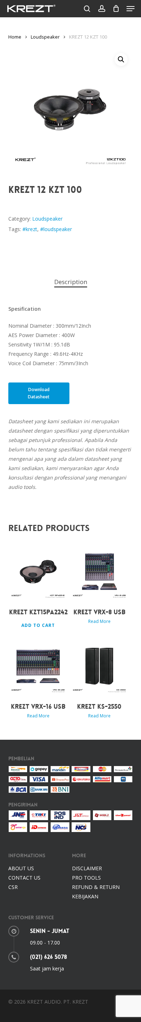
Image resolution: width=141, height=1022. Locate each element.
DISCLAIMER (87, 868)
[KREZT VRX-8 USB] (99, 571)
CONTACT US (24, 877)
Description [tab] (70, 282)
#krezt (29, 229)
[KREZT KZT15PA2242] (38, 571)
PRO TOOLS (86, 877)
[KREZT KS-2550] (99, 666)
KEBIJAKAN (85, 896)
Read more (99, 621)
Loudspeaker (45, 37)
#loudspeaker (56, 229)
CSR (13, 887)
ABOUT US (21, 868)
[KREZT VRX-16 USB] (38, 666)
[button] (130, 8)
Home (14, 37)
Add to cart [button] (38, 625)
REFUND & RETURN (96, 887)
